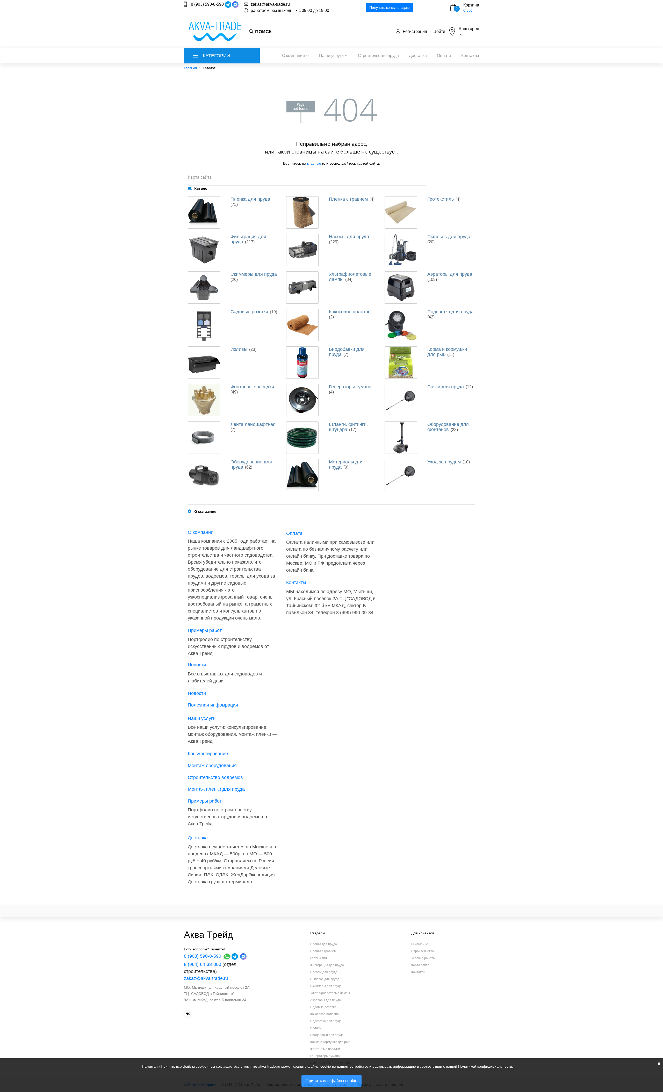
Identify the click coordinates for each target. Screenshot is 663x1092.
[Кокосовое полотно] (302, 325)
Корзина (471, 5)
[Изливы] (204, 362)
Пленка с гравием (348, 199)
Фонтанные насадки (252, 386)
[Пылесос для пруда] (401, 250)
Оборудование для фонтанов (448, 427)
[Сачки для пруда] (401, 400)
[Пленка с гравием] (302, 212)
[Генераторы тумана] (302, 400)
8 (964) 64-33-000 (202, 964)
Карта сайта (420, 965)
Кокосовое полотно (350, 311)
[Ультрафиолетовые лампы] (302, 287)
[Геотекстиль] (401, 212)
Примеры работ (205, 630)
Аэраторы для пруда (449, 274)
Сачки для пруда (445, 386)
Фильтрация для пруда (327, 965)
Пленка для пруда (250, 199)
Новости (197, 664)
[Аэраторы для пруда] (401, 287)
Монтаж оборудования (212, 765)
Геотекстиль (440, 199)
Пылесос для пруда (448, 236)
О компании (293, 55)
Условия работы (423, 958)
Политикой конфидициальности (485, 1066)
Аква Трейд (208, 934)
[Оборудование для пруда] (204, 475)
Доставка (418, 55)
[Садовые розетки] (204, 325)
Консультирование (208, 753)
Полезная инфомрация (213, 705)
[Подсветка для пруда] (401, 325)
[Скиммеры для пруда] (204, 287)
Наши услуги (331, 55)
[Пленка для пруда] (204, 212)
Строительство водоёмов (215, 777)
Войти (439, 31)
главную (314, 163)
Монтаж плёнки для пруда (216, 789)
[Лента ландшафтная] (204, 437)
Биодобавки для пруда (327, 1035)
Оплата (444, 55)
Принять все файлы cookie (331, 1081)
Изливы (238, 349)
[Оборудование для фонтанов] (401, 437)
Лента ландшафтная (253, 424)
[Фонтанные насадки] (204, 400)
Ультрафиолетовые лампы (330, 993)
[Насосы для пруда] (302, 250)
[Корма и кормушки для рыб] (401, 362)
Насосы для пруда (349, 236)
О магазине (419, 944)
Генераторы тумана (350, 386)
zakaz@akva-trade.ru (270, 4)
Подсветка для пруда (450, 311)
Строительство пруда (378, 55)
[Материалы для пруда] (302, 475)
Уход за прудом (444, 461)
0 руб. (468, 10)
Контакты (470, 55)
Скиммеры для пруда (253, 274)
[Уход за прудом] (401, 475)
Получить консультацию (389, 7)
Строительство (422, 951)
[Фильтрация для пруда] (204, 250)
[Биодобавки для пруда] (302, 362)
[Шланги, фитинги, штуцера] (302, 437)
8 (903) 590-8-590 (207, 4)
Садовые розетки (249, 311)
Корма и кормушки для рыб (330, 1042)
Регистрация (415, 31)
